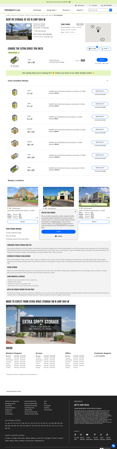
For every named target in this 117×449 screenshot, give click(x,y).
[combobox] (100, 10)
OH (36, 425)
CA (14, 423)
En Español (47, 405)
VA (61, 425)
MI (61, 423)
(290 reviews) (16, 208)
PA (45, 425)
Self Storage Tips (29, 407)
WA (6, 428)
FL (29, 423)
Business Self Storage (31, 403)
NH (21, 425)
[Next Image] (30, 31)
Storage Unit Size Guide (31, 414)
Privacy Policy (48, 409)
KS (44, 423)
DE (23, 423)
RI (47, 425)
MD (56, 423)
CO (17, 423)
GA (32, 423)
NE (15, 425)
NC (33, 425)
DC (26, 423)
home (8, 15)
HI (34, 423)
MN (6, 425)
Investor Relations (10, 407)
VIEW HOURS (80, 24)
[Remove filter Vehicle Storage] (18, 52)
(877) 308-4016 (100, 356)
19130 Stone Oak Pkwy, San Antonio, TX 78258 (71, 91)
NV (18, 425)
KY (47, 423)
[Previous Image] (8, 31)
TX (56, 425)
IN (41, 423)
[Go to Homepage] (10, 10)
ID (37, 423)
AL (6, 423)
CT (20, 423)
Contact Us (8, 412)
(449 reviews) (52, 208)
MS (9, 425)
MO (12, 425)
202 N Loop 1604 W (47, 15)
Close (59, 231)
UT (59, 425)
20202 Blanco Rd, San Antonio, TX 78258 (70, 117)
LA (50, 423)
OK (39, 425)
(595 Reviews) (42, 31)
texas (27, 15)
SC (50, 425)
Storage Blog (28, 409)
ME (53, 423)
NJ (24, 425)
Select (102, 59)
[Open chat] (113, 446)
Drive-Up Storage (11, 235)
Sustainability (9, 414)
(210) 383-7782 (48, 36)
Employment (8, 409)
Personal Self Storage (31, 405)
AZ (11, 423)
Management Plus (10, 403)
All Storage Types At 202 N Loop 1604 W (17, 239)
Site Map (46, 407)
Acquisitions (8, 405)
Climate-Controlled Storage (13, 232)
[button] (58, 82)
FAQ (45, 403)
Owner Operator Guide (31, 412)
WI (9, 428)
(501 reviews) (88, 208)
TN (53, 425)
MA (59, 423)
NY (30, 425)
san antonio (35, 15)
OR (42, 425)
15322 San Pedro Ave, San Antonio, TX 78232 (71, 104)
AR (9, 423)
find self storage (17, 15)
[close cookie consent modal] (75, 211)
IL (39, 423)
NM (27, 425)
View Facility (100, 91)
